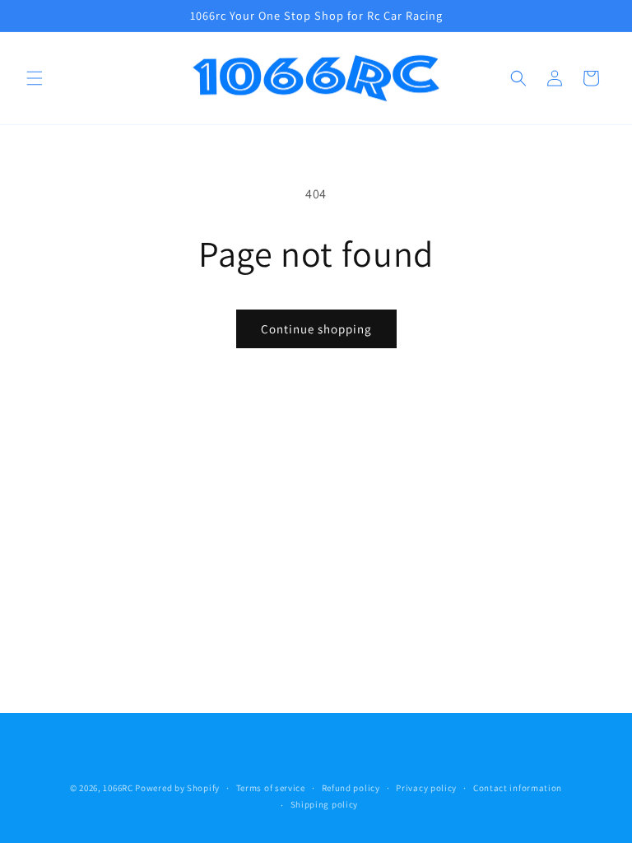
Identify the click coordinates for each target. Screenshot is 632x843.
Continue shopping (316, 329)
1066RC (117, 788)
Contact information (517, 788)
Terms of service (270, 788)
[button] (34, 78)
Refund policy (351, 788)
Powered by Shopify (177, 788)
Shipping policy (324, 804)
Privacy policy (426, 788)
